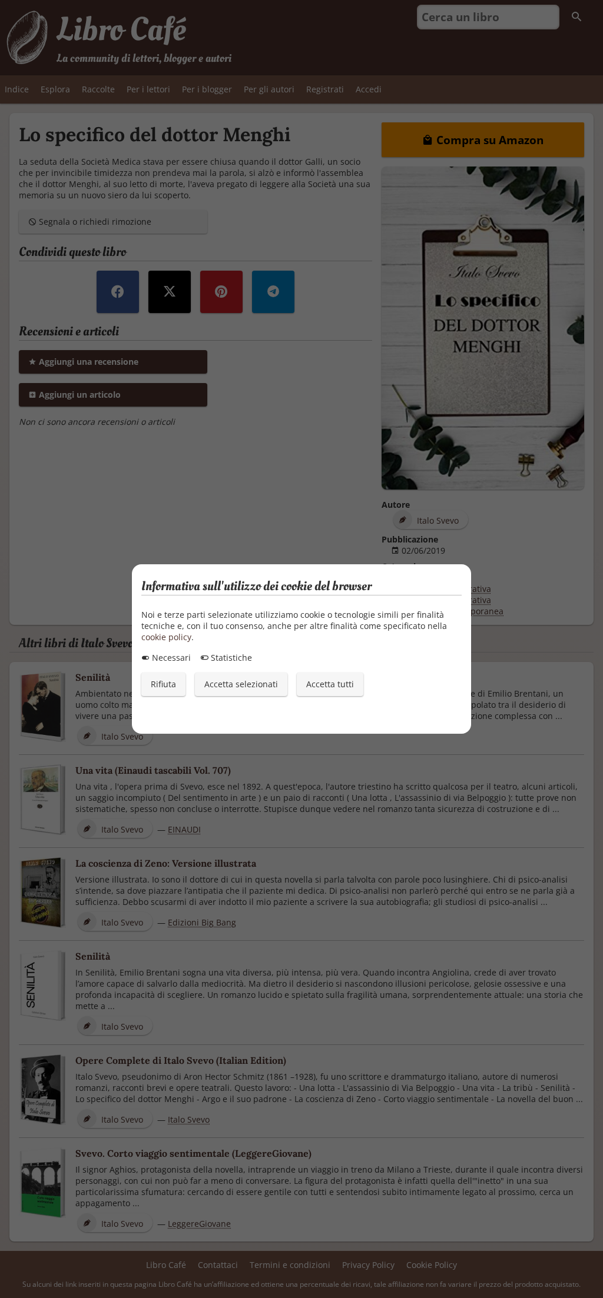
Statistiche (230, 657)
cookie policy (166, 637)
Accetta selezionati (241, 684)
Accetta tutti (330, 684)
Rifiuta (163, 684)
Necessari (170, 657)
